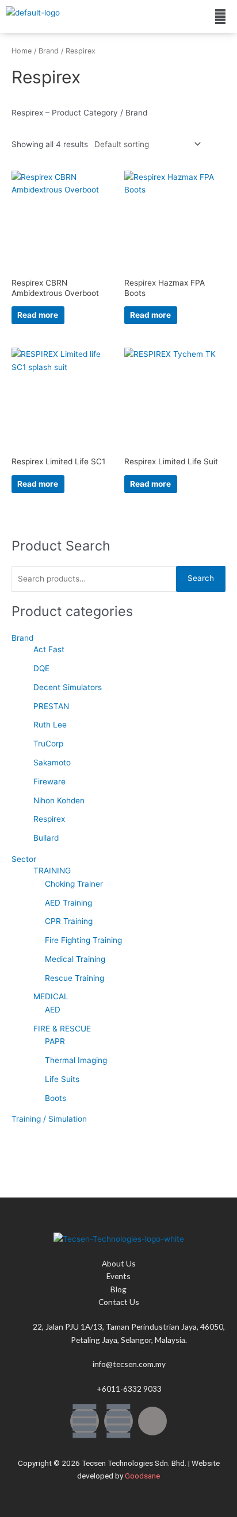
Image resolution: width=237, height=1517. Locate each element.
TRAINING (52, 870)
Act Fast (48, 649)
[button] (220, 16)
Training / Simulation (49, 1118)
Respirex (49, 818)
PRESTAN (51, 706)
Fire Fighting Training (83, 940)
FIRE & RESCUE (62, 1028)
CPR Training (69, 921)
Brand (22, 637)
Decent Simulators (67, 687)
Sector (24, 859)
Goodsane (142, 1475)
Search (201, 578)
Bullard (46, 837)
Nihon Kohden (59, 800)
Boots (55, 1098)
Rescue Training (74, 978)
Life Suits (62, 1079)
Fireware (49, 781)
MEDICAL (50, 996)
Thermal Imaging (76, 1060)
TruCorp (48, 743)
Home (22, 51)
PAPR (55, 1041)
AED (52, 1009)
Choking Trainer (74, 883)
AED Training (68, 902)
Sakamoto (52, 762)
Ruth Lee (50, 724)
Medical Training (75, 959)
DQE (41, 668)
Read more (37, 314)
